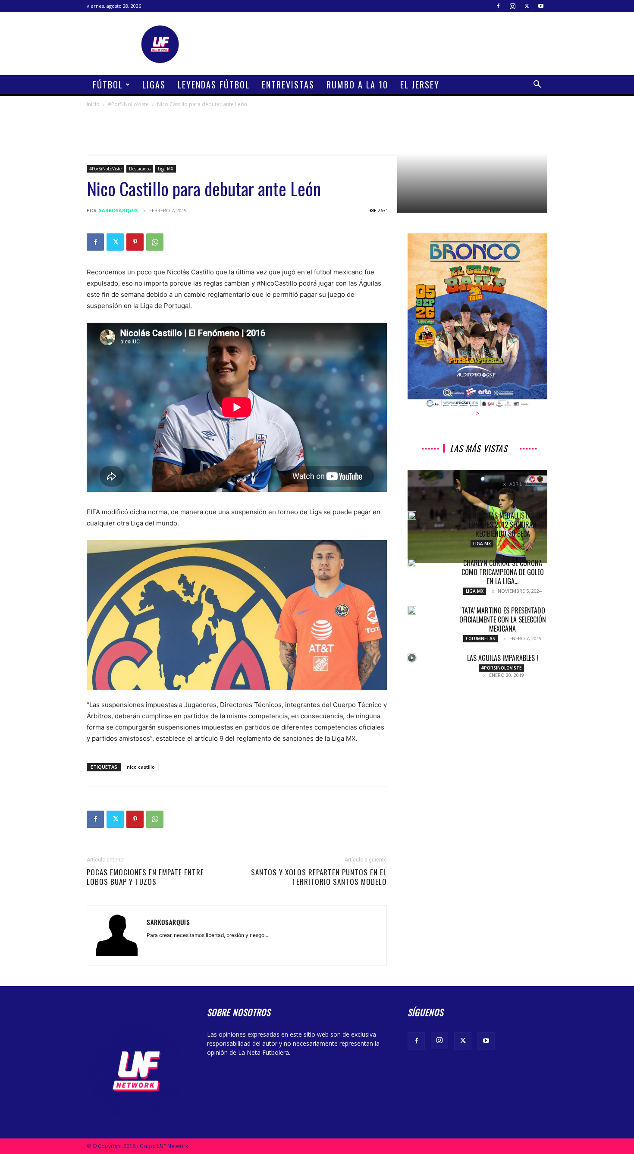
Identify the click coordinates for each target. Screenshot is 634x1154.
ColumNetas (480, 638)
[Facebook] (498, 6)
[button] (537, 85)
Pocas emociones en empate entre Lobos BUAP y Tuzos (145, 877)
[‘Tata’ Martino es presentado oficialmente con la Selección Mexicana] (412, 610)
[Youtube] (540, 6)
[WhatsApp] (154, 242)
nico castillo (141, 767)
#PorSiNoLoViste (128, 104)
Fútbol (108, 84)
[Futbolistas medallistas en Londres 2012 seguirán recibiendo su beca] (412, 515)
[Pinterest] (135, 242)
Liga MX (165, 169)
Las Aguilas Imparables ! (502, 658)
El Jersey (419, 84)
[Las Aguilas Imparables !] (412, 658)
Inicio (93, 104)
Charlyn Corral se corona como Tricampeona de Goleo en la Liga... (502, 572)
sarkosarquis (118, 210)
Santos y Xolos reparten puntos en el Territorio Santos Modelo (319, 877)
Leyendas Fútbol (214, 84)
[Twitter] (526, 6)
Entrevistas (288, 84)
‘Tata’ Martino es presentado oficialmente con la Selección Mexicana (502, 619)
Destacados (140, 169)
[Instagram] (512, 6)
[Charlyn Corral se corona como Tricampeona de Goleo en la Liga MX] (412, 563)
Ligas (154, 84)
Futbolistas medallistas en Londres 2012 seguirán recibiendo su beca (503, 524)
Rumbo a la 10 (357, 84)
